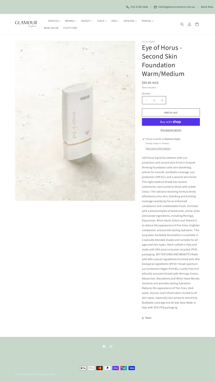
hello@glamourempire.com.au (176, 7)
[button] (182, 24)
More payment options (171, 130)
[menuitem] (52, 20)
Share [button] (148, 317)
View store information (158, 148)
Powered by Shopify (46, 374)
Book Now (207, 7)
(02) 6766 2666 (139, 7)
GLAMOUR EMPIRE (30, 374)
